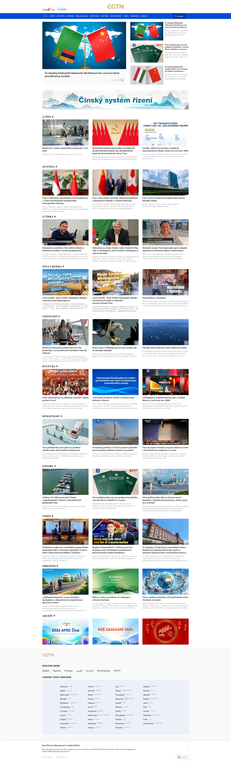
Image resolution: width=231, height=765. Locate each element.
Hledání (180, 16)
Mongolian (124, 695)
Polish (121, 711)
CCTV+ (117, 670)
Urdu (147, 719)
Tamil (148, 703)
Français (68, 670)
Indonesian (99, 715)
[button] (122, 80)
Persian (122, 707)
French (94, 686)
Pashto (121, 719)
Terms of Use (61, 757)
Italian (93, 719)
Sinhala (149, 690)
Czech (65, 715)
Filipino (66, 727)
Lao (119, 686)
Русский (89, 670)
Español (57, 670)
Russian (123, 727)
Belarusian (69, 695)
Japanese (95, 723)
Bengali (65, 699)
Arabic (66, 690)
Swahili (150, 699)
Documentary (103, 670)
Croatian (67, 711)
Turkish (149, 711)
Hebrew (94, 703)
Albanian (66, 686)
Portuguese (124, 715)
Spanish (150, 695)
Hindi (92, 707)
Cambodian (67, 707)
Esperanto (68, 723)
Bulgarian (68, 703)
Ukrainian (152, 715)
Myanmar (125, 699)
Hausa (93, 699)
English (45, 670)
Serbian (149, 686)
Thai (147, 707)
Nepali (121, 703)
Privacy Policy (47, 757)
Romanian (123, 723)
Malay (124, 690)
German (94, 690)
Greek (94, 695)
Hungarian (95, 711)
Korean (94, 727)
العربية (79, 670)
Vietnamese (152, 723)
